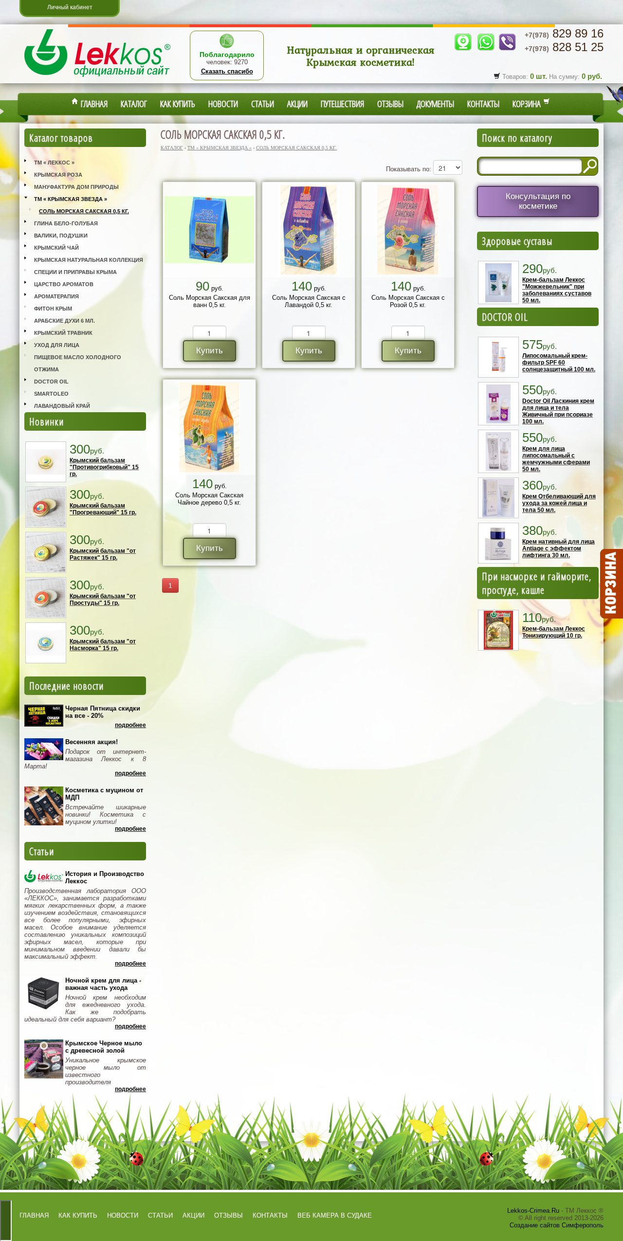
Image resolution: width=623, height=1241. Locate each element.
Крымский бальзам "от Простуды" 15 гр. (103, 599)
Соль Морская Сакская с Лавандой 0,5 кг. (309, 301)
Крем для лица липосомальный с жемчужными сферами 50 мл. (556, 459)
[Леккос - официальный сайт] (97, 78)
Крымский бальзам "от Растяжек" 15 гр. (103, 554)
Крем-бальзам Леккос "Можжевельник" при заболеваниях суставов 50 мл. (556, 290)
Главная (93, 103)
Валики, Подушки (61, 235)
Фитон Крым (53, 308)
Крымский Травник (63, 333)
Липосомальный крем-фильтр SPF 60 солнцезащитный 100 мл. (558, 362)
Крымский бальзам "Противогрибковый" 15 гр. (104, 467)
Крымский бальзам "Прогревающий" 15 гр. (103, 509)
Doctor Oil (51, 381)
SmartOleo (51, 394)
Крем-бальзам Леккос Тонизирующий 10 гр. (553, 632)
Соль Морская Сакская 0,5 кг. (84, 211)
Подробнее (130, 725)
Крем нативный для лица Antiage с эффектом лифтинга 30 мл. (558, 548)
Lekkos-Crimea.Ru (533, 1210)
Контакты (483, 103)
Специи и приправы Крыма (75, 272)
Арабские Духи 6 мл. (64, 321)
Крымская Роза (58, 175)
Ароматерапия (56, 296)
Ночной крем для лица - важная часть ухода (103, 984)
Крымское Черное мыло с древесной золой (103, 1047)
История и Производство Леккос (104, 877)
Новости (223, 103)
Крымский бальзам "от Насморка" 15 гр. (103, 645)
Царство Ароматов (63, 284)
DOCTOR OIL (505, 317)
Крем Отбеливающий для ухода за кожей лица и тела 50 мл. (559, 503)
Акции (297, 103)
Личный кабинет (69, 7)
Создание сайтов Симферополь (557, 1225)
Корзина (528, 103)
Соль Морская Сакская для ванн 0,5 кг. (209, 301)
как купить (77, 1215)
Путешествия (342, 103)
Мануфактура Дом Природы (76, 187)
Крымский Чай (56, 248)
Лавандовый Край (62, 406)
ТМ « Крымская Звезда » (70, 199)
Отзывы (390, 103)
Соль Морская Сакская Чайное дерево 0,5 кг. (209, 499)
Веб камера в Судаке (334, 1215)
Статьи (262, 103)
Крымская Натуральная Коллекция (88, 260)
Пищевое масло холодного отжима (77, 363)
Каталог (134, 103)
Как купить (177, 103)
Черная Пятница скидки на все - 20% (102, 712)
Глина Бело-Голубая (66, 223)
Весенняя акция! (91, 742)
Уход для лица (56, 345)
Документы (435, 103)
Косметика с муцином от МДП (104, 793)
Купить (209, 350)
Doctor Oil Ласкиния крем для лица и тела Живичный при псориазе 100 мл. (558, 411)
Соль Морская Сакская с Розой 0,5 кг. (408, 301)
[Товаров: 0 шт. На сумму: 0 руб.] (611, 584)
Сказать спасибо (227, 71)
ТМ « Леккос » (54, 162)
